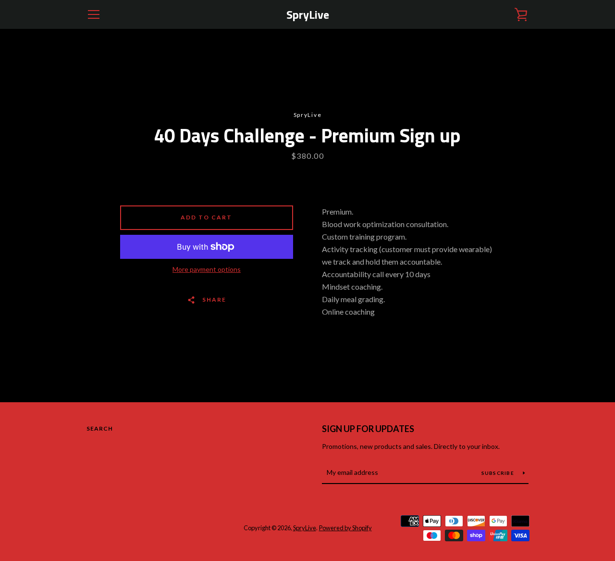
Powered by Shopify (345, 528)
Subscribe (498, 473)
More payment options (206, 269)
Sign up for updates (368, 428)
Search (99, 428)
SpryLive (307, 15)
